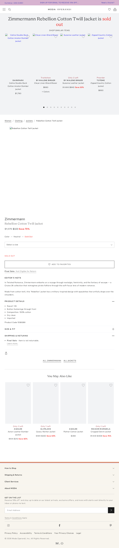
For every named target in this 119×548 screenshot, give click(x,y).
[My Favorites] (109, 9)
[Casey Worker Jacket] (46, 403)
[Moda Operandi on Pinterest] (110, 525)
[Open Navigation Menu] (4, 9)
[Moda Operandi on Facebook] (59, 525)
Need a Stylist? (107, 3)
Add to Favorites (61, 264)
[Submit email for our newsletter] (111, 510)
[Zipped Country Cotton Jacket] (101, 54)
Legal (78, 533)
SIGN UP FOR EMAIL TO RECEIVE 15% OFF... (59, 3)
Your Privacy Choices (64, 533)
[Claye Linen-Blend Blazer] (46, 54)
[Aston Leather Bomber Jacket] (18, 403)
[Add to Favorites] (28, 36)
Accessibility (26, 533)
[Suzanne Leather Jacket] (73, 54)
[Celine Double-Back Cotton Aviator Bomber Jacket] (18, 54)
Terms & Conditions (43, 533)
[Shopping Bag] (115, 9)
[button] (43, 107)
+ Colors (45, 92)
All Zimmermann (52, 361)
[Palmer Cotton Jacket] (73, 403)
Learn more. (12, 343)
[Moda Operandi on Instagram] (8, 525)
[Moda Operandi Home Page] (59, 9)
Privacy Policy (11, 533)
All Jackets (70, 361)
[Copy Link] (59, 353)
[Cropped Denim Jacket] (101, 403)
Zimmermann (15, 219)
